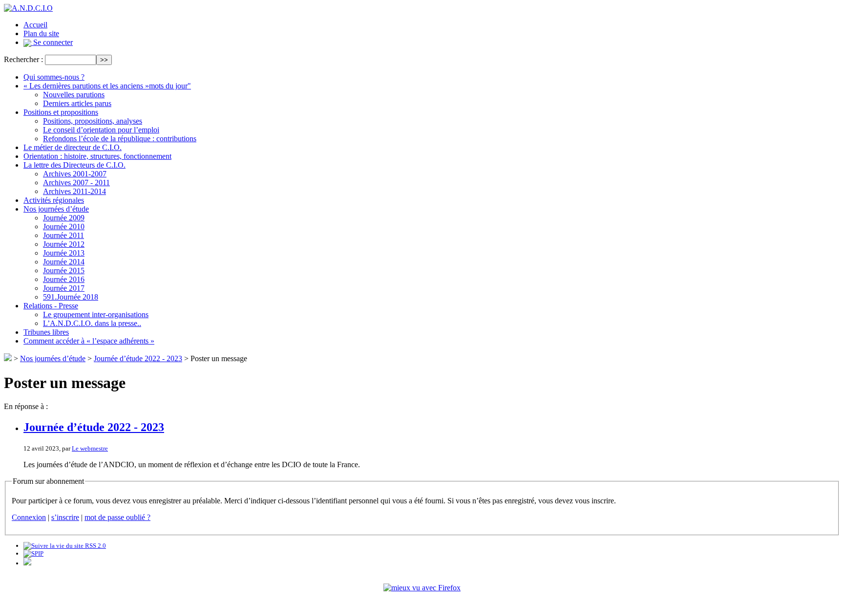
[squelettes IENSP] (27, 563)
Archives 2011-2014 (74, 191)
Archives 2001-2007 (74, 174)
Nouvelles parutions (74, 94)
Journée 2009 (63, 218)
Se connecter (52, 42)
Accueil (35, 25)
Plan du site (41, 33)
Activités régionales (53, 200)
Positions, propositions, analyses (92, 121)
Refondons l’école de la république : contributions (119, 138)
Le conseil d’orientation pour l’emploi (101, 130)
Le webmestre (90, 448)
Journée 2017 (63, 288)
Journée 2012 (63, 244)
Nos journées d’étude (56, 209)
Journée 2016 (63, 279)
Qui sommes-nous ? (53, 77)
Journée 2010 (63, 226)
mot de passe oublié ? (117, 517)
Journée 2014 (63, 262)
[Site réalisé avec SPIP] (33, 553)
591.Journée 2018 (70, 297)
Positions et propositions (60, 112)
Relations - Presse (50, 306)
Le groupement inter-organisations (95, 314)
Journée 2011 (63, 235)
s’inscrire (65, 517)
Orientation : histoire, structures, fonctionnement (97, 156)
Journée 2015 (63, 270)
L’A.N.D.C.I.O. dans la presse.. (92, 323)
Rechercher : (23, 59)
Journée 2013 (63, 253)
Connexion (29, 517)
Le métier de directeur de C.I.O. (72, 147)
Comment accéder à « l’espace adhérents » (88, 341)
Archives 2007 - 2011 (76, 182)
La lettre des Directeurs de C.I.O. (74, 165)
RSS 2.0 (95, 545)
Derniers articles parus (77, 103)
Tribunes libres (46, 332)
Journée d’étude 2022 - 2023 (138, 358)
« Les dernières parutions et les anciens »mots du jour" (107, 86)
